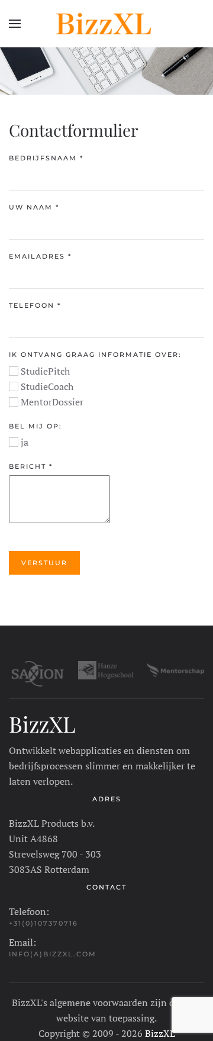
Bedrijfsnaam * (46, 158)
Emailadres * (40, 256)
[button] (15, 23)
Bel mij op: (35, 426)
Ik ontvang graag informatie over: (95, 354)
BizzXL (160, 1033)
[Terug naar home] (106, 23)
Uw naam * (34, 207)
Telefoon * (35, 305)
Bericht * (31, 466)
